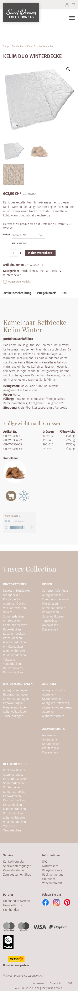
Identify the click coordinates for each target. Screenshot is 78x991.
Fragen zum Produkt (19, 281)
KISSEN (47, 584)
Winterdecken (12, 275)
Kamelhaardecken (15, 625)
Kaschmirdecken (14, 634)
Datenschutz (57, 983)
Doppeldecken (12, 599)
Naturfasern (50, 866)
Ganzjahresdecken (15, 779)
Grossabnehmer (13, 870)
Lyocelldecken (12, 638)
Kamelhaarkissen (53, 608)
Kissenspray (50, 629)
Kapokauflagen (13, 703)
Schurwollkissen (53, 616)
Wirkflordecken (13, 646)
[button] (68, 69)
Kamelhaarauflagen (16, 699)
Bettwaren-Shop (15, 764)
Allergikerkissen (52, 595)
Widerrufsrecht (52, 883)
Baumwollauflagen (15, 694)
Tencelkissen (50, 621)
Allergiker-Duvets (14, 603)
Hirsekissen (50, 603)
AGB (70, 983)
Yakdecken (10, 659)
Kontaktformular (14, 861)
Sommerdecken (13, 616)
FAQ (44, 861)
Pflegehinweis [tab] (46, 293)
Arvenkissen (50, 625)
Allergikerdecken (14, 774)
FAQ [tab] (64, 293)
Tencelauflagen (13, 716)
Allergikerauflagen (15, 690)
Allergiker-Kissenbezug (57, 707)
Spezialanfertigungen (17, 866)
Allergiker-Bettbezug (55, 703)
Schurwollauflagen (15, 712)
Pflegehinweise (52, 870)
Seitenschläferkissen (56, 590)
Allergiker (50, 684)
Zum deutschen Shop (17, 874)
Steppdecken (11, 595)
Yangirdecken (12, 664)
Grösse (6, 234)
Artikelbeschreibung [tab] (17, 293)
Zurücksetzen (19, 243)
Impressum (39, 983)
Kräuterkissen (51, 744)
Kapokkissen (50, 612)
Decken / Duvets (14, 770)
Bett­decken (18, 46)
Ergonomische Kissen (56, 599)
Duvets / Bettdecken (17, 590)
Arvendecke (50, 739)
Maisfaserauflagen (15, 707)
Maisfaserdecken (14, 642)
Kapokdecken (12, 629)
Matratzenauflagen (18, 684)
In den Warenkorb (40, 253)
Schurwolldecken (14, 651)
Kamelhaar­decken (48, 271)
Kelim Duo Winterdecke (40, 46)
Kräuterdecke (51, 748)
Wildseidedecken (14, 655)
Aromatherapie (53, 729)
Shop (6, 46)
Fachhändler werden (16, 901)
